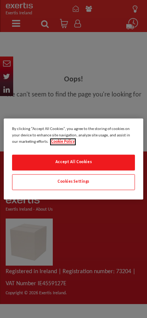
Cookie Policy (63, 142)
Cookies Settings (73, 182)
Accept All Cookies (73, 162)
